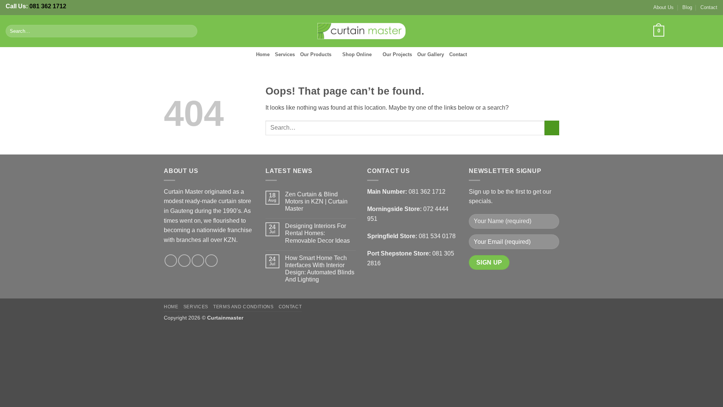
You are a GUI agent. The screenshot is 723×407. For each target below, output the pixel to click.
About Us (663, 7)
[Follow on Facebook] (673, 31)
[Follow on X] (693, 31)
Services (285, 54)
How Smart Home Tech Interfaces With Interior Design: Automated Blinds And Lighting (319, 269)
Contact (708, 7)
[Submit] (190, 31)
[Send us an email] (703, 31)
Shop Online (357, 54)
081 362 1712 (47, 6)
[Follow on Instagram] (683, 31)
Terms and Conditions (243, 306)
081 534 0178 (437, 236)
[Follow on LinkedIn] (712, 31)
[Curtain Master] (361, 31)
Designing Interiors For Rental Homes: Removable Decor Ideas (317, 233)
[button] (658, 31)
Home (263, 54)
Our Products (315, 54)
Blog (687, 7)
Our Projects (397, 54)
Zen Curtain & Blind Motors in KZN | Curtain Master (316, 201)
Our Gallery (430, 54)
